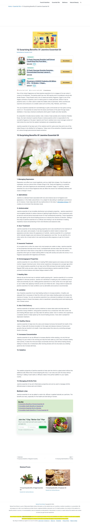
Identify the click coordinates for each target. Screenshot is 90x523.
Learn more (41, 520)
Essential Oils (17, 6)
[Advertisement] (45, 16)
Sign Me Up (42, 427)
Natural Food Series (40, 504)
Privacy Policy (66, 520)
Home (10, 6)
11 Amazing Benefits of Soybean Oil (56, 488)
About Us (53, 520)
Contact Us (46, 520)
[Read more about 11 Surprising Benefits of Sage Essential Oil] (32, 477)
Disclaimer (58, 520)
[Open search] (81, 2)
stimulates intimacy (63, 202)
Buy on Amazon (66, 60)
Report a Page (73, 520)
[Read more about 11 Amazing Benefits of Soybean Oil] (58, 477)
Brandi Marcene (47, 90)
